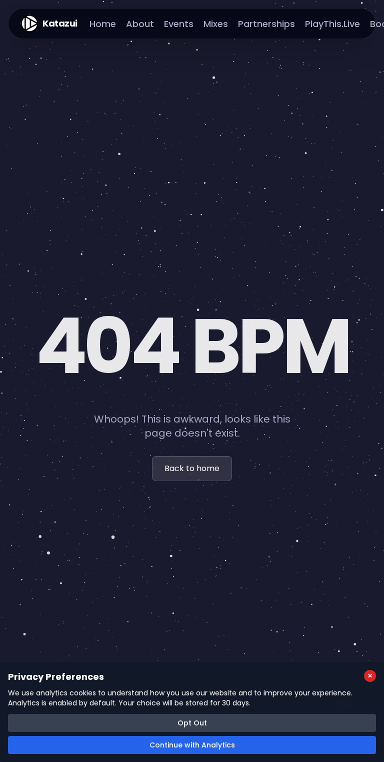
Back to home (192, 468)
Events (179, 24)
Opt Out (192, 723)
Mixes (216, 24)
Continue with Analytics (192, 745)
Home (103, 24)
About (140, 24)
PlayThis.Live (332, 24)
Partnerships (266, 24)
